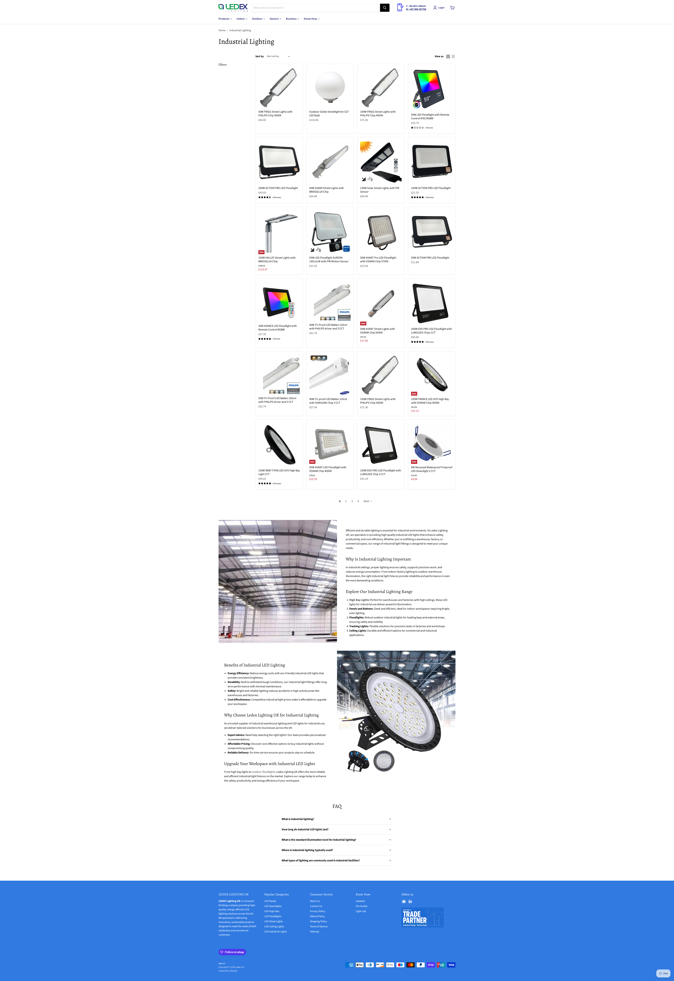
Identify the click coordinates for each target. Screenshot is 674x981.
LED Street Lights (273, 921)
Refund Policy (317, 916)
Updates (360, 901)
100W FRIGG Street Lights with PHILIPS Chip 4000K (378, 113)
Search (222, 963)
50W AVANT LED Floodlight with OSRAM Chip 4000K (327, 469)
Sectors (274, 19)
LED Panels (270, 901)
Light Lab (361, 911)
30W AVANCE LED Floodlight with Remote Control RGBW (277, 328)
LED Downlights (273, 906)
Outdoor (257, 19)
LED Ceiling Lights (274, 926)
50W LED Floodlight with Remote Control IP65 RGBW (430, 116)
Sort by (259, 56)
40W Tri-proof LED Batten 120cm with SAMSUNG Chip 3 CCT (328, 401)
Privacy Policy (317, 911)
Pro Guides (361, 906)
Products (224, 19)
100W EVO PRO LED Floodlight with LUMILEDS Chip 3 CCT (380, 472)
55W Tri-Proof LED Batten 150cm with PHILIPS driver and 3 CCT (277, 400)
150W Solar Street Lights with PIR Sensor (379, 190)
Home (222, 30)
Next (366, 501)
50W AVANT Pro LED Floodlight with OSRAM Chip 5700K (378, 259)
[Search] (384, 8)
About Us (315, 901)
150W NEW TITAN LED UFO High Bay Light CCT (279, 472)
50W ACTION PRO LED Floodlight (430, 258)
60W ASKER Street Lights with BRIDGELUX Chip (326, 190)
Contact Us (316, 906)
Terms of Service (319, 926)
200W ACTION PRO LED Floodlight (278, 188)
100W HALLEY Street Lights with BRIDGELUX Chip (277, 259)
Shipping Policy (318, 921)
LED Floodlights (272, 916)
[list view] (453, 56)
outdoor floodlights (263, 772)
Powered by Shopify (228, 970)
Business (291, 19)
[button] (439, 8)
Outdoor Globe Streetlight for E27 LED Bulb (329, 113)
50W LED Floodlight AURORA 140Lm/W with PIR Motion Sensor (329, 259)
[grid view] (448, 56)
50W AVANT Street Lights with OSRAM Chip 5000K (377, 331)
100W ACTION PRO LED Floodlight (431, 188)
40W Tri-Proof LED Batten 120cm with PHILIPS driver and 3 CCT (328, 327)
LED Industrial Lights (275, 931)
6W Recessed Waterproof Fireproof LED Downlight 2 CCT (431, 469)
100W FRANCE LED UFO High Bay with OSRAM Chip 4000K (430, 401)
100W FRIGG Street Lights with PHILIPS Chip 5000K (378, 401)
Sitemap (314, 931)
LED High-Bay (271, 911)
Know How (311, 19)
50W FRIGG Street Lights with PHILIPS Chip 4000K (275, 113)
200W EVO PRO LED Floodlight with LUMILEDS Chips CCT (431, 331)
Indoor (241, 19)
